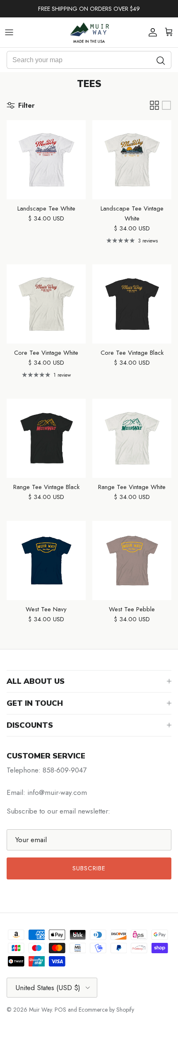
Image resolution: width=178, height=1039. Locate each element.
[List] (166, 105)
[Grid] (154, 105)
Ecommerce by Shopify (106, 1009)
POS (60, 1009)
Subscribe (89, 868)
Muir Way (40, 1009)
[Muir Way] (89, 32)
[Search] (161, 59)
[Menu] (9, 32)
